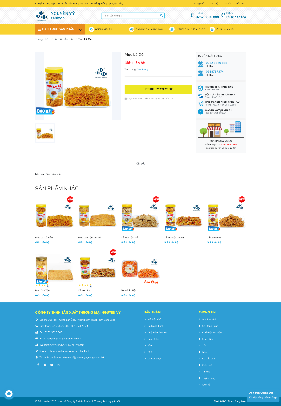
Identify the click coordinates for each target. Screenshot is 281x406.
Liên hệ (239, 3)
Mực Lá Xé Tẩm (44, 237)
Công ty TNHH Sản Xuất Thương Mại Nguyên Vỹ (93, 401)
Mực (150, 352)
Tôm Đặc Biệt (128, 290)
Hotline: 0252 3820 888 (158, 89)
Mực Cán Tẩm (42, 290)
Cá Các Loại (154, 358)
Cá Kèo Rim (84, 290)
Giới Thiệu (214, 3)
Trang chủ (199, 3)
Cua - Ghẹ (153, 339)
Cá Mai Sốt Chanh (174, 237)
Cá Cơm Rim (214, 237)
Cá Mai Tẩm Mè (130, 237)
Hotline (216, 64)
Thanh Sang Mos (237, 401)
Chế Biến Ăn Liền (63, 39)
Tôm (150, 345)
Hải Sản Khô (154, 319)
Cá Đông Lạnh (155, 326)
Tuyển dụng (208, 378)
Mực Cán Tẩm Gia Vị (89, 237)
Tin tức (227, 3)
